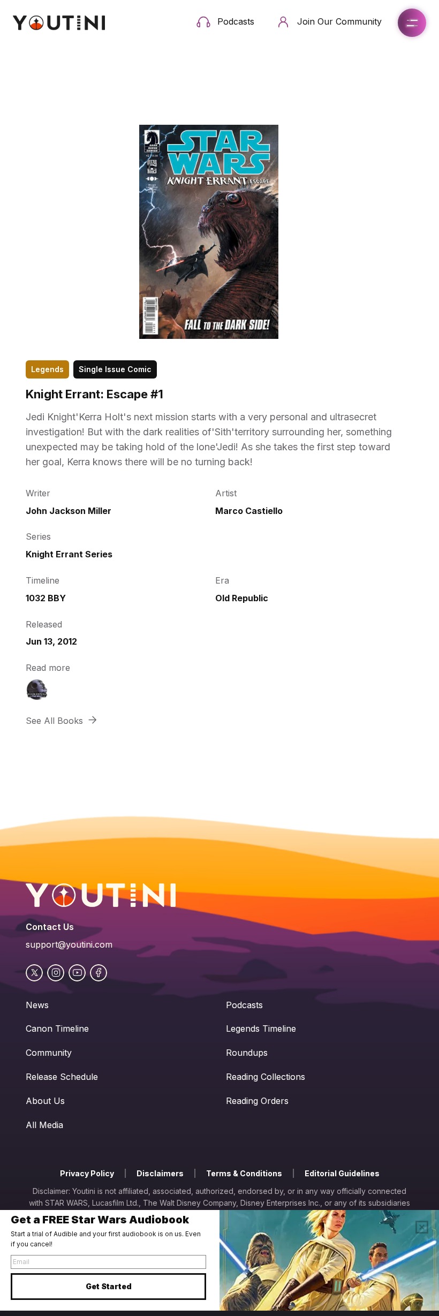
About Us (45, 1100)
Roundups (247, 1052)
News (37, 1005)
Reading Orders (257, 1100)
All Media (44, 1125)
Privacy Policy (87, 1173)
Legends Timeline (261, 1028)
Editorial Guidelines (342, 1173)
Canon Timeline (57, 1028)
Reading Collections (265, 1076)
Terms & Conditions (244, 1173)
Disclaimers (160, 1173)
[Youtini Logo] (59, 23)
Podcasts (244, 1005)
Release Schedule (62, 1076)
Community (49, 1052)
